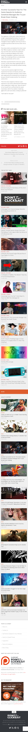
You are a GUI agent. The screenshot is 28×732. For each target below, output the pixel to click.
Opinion (8, 228)
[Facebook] (23, 146)
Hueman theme (21, 724)
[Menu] (26, 2)
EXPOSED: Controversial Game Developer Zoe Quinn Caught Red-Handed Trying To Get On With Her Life (14, 611)
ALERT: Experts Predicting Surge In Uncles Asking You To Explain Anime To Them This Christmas (12, 340)
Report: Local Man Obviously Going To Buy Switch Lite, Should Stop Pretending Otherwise (13, 382)
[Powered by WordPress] (8, 724)
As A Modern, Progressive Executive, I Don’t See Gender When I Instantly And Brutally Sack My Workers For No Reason (6, 131)
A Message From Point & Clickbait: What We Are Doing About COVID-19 (13, 210)
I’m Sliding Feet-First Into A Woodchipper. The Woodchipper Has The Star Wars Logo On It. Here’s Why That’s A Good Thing (13, 481)
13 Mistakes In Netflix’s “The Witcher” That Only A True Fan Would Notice (14, 275)
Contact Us (5, 630)
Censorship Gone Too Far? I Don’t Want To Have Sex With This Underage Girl (12, 297)
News (2, 5)
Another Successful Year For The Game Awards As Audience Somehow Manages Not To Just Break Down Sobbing (13, 458)
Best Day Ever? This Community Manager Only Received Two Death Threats (13, 318)
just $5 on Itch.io (18, 703)
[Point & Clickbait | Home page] (7, 2)
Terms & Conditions (7, 644)
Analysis (3, 186)
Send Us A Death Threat (8, 637)
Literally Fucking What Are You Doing (12, 101)
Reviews (3, 412)
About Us (4, 626)
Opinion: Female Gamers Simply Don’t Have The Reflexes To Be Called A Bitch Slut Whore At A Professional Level (14, 232)
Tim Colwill (5, 20)
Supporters (5, 640)
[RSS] (21, 146)
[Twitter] (19, 146)
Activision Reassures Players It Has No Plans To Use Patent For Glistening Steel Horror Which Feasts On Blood (13, 567)
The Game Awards (5, 104)
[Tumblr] (26, 146)
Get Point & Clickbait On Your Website (12, 633)
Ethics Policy (5, 647)
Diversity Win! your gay (7, 362)
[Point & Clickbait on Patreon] (13, 666)
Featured (8, 186)
